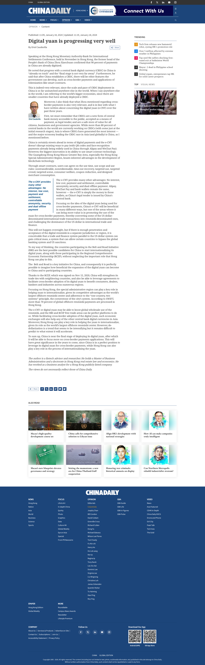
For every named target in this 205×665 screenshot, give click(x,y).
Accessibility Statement (37, 638)
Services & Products (45, 630)
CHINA (30, 2)
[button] (137, 112)
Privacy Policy (54, 638)
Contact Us (32, 634)
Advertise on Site (62, 630)
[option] (155, 103)
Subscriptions (44, 634)
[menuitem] (81, 10)
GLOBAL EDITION (44, 2)
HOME (33, 20)
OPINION (33, 26)
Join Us (55, 634)
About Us (32, 630)
